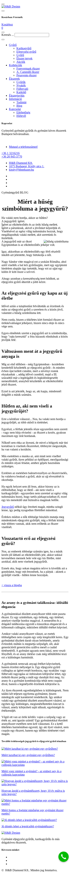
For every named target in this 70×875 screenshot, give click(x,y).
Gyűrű (13, 45)
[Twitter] (39, 179)
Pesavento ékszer (26, 75)
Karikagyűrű (23, 48)
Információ (15, 99)
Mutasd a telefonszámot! (23, 146)
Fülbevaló (22, 88)
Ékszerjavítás (16, 95)
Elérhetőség (23, 112)
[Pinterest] (39, 186)
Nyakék (21, 85)
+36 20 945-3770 (11, 156)
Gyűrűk (21, 82)
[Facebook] (39, 176)
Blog (19, 105)
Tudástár (21, 102)
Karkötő (21, 92)
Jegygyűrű (7, 506)
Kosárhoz (7, 24)
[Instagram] (39, 183)
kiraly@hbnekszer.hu (21, 169)
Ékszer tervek (24, 58)
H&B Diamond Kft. (21, 162)
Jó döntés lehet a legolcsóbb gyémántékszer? (27, 826)
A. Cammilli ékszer (27, 72)
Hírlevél (21, 115)
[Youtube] (39, 864)
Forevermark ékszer (28, 68)
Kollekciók (15, 65)
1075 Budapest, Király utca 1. (26, 166)
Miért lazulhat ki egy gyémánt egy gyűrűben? (28, 755)
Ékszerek (14, 78)
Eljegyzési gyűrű (26, 51)
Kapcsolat (15, 109)
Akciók (20, 61)
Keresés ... (7, 34)
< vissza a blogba (11, 585)
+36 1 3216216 (10, 153)
